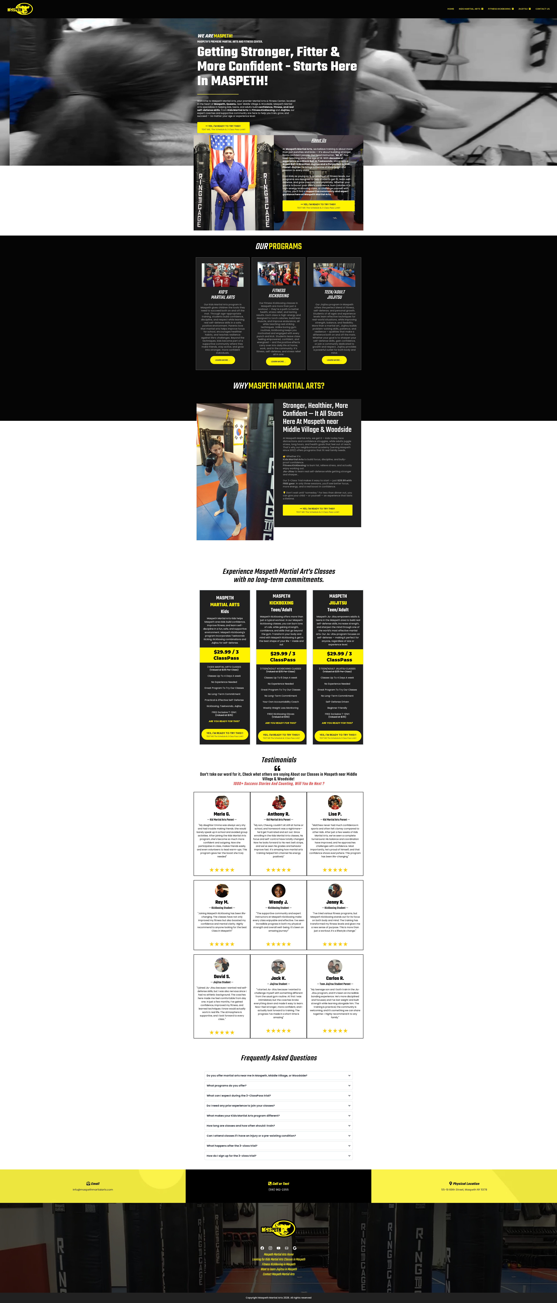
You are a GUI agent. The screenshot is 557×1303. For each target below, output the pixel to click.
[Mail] (287, 1248)
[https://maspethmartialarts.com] (20, 9)
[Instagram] (270, 1248)
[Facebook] (262, 1248)
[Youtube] (278, 1248)
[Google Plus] (295, 1248)
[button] (482, 9)
